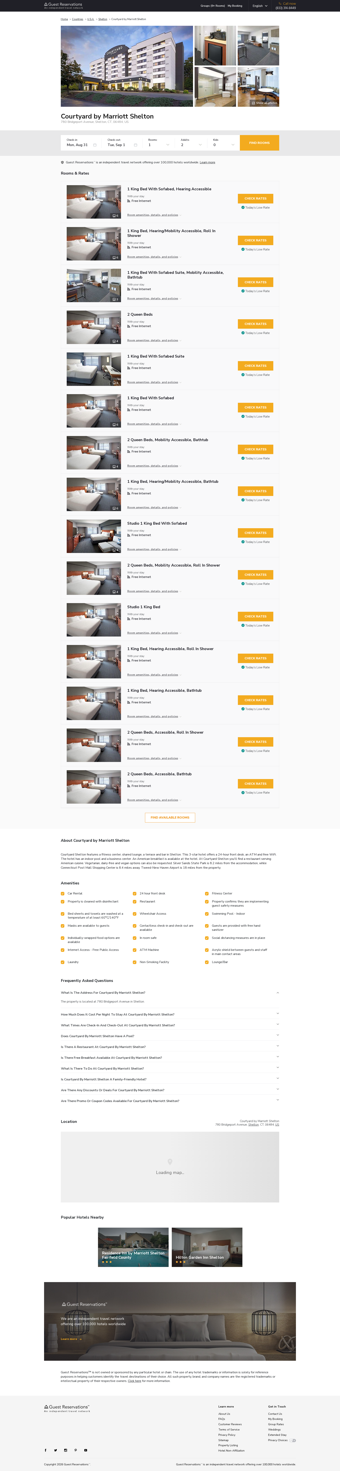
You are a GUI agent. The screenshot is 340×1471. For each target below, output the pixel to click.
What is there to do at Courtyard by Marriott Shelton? (102, 1068)
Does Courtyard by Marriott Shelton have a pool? (97, 1036)
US (277, 1125)
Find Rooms (259, 143)
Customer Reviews (230, 1424)
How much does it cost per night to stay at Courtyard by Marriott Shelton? (117, 1014)
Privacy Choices (278, 1440)
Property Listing (228, 1445)
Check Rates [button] (256, 198)
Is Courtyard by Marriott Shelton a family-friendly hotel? (103, 1079)
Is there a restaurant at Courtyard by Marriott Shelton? (103, 1047)
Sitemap (223, 1440)
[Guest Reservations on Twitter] (56, 1450)
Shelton (102, 19)
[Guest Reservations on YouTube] (84, 1450)
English (258, 6)
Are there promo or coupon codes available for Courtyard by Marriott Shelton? (120, 1101)
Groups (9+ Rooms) (213, 6)
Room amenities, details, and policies (152, 215)
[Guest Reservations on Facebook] (47, 1450)
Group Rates (276, 1424)
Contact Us (275, 1414)
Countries (77, 19)
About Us (224, 1414)
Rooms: (152, 140)
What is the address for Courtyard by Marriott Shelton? (103, 993)
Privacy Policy (226, 1435)
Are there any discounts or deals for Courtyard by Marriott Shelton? (112, 1090)
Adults (185, 140)
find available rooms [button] (170, 817)
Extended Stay (277, 1435)
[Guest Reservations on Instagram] (66, 1450)
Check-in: (72, 140)
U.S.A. (90, 19)
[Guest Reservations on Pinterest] (76, 1450)
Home (64, 19)
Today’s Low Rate (257, 207)
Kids (215, 140)
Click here (134, 1381)
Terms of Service (229, 1429)
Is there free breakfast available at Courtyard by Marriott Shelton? (111, 1058)
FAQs (221, 1419)
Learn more (207, 162)
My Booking (235, 6)
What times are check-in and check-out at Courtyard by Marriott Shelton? (118, 1025)
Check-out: (114, 140)
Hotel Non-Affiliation (231, 1451)
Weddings (274, 1429)
